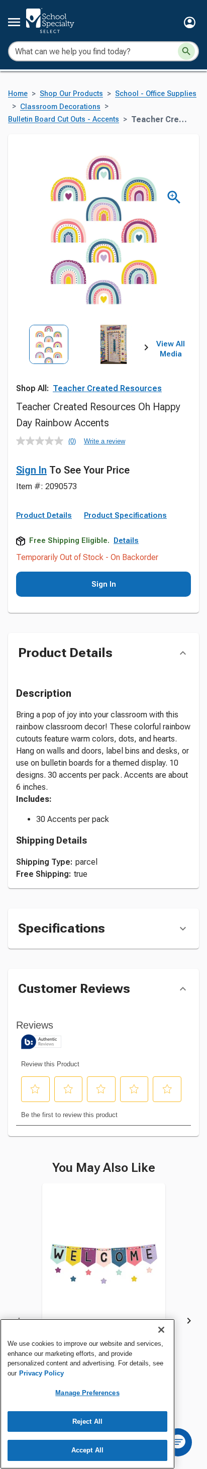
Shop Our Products (71, 93)
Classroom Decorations (60, 107)
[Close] (161, 1330)
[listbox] (81, 365)
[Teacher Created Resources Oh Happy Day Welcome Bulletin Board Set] (103, 1271)
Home (18, 93)
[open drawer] (14, 22)
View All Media (170, 348)
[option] (48, 365)
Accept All (87, 1450)
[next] (146, 349)
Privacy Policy (41, 1373)
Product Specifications (125, 515)
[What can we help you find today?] (186, 51)
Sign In (31, 470)
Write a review (104, 441)
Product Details (44, 515)
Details (126, 540)
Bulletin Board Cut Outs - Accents (63, 119)
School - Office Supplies (155, 93)
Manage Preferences (87, 1393)
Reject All (87, 1421)
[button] (189, 22)
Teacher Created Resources (107, 388)
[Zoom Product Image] (174, 197)
